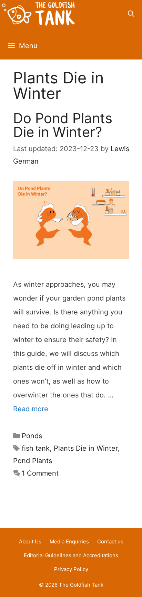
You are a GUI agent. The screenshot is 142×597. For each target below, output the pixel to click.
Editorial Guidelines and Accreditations (71, 555)
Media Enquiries (69, 541)
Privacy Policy (71, 569)
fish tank (36, 448)
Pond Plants (32, 461)
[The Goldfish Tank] (38, 16)
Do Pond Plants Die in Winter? (62, 125)
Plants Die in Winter (86, 448)
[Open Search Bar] (131, 14)
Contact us (110, 541)
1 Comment (40, 473)
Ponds (32, 436)
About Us (30, 541)
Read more (30, 409)
